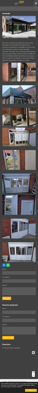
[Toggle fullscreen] (33, 352)
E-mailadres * (6, 277)
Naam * (4, 269)
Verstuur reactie (8, 337)
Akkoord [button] (31, 390)
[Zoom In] (33, 372)
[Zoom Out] (33, 375)
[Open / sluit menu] (36, 3)
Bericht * (4, 285)
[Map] (19, 364)
